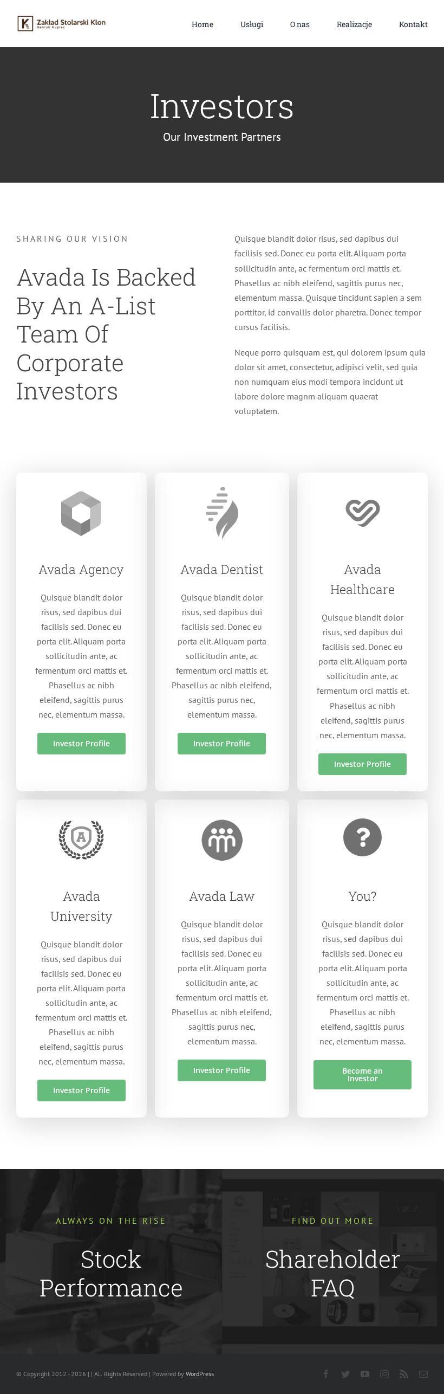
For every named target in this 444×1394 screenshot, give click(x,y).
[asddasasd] (61, 19)
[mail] (423, 1374)
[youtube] (365, 1374)
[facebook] (326, 1374)
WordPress (200, 1374)
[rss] (404, 1374)
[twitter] (345, 1374)
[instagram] (384, 1374)
